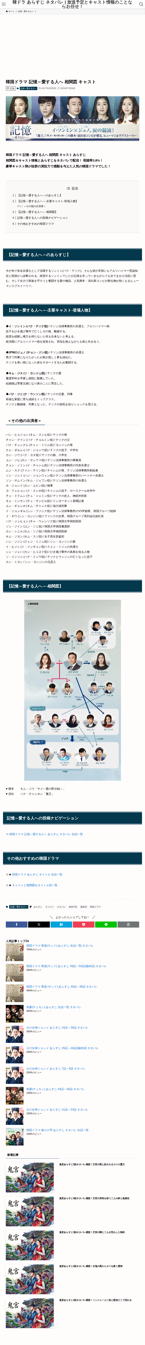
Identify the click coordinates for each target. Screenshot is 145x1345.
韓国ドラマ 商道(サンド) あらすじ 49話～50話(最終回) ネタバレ (66, 966)
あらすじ (38, 907)
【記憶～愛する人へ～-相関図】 (37, 211)
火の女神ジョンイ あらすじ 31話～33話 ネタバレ (57, 1109)
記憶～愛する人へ (28, 88)
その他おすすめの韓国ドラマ (35, 223)
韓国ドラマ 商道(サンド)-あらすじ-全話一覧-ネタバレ (60, 945)
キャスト (49, 907)
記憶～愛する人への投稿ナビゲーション (42, 217)
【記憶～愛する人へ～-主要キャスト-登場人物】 (47, 201)
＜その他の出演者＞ (35, 206)
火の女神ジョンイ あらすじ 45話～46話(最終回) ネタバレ (62, 1048)
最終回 (83, 907)
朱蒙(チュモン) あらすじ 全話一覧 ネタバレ (53, 1007)
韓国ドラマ (95, 907)
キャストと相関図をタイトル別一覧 (34, 885)
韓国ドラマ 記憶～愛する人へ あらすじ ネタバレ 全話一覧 (46, 834)
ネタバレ (61, 907)
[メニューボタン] (3, 4)
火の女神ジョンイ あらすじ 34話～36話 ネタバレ (57, 1027)
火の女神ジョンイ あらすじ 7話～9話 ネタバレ (55, 1068)
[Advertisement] (72, 41)
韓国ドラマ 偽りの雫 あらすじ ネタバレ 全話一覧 (57, 1130)
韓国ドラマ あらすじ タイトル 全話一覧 (37, 874)
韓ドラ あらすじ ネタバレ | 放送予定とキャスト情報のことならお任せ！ (72, 4)
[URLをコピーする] (128, 925)
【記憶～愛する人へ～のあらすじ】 (39, 195)
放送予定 (73, 907)
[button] (16, 925)
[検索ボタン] (141, 4)
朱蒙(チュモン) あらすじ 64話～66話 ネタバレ (55, 1089)
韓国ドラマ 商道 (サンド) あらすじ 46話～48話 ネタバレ (61, 986)
